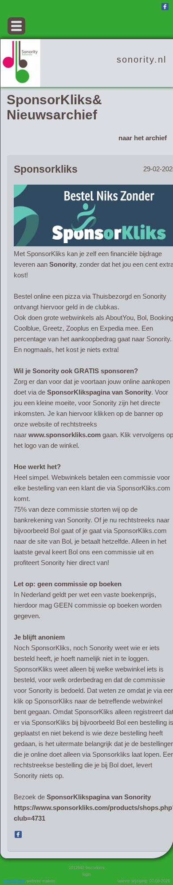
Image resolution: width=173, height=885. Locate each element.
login (87, 874)
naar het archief (142, 138)
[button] (16, 26)
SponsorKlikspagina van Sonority (99, 392)
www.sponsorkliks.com (64, 435)
